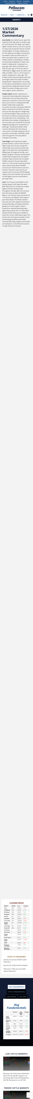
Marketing (4, 15)
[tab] (16, 987)
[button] (28, 15)
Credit (12, 15)
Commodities (20, 15)
